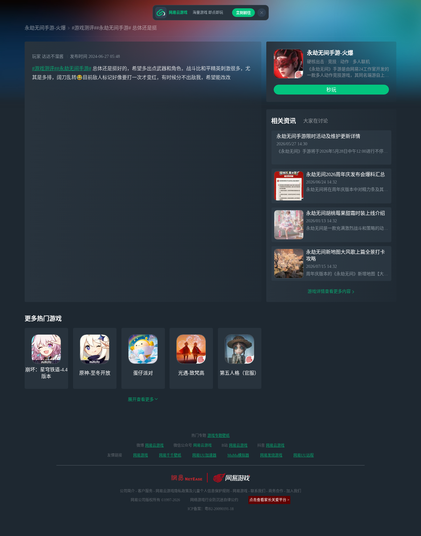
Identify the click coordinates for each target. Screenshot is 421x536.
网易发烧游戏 (271, 455)
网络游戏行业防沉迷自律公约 (214, 500)
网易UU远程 (303, 455)
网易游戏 (140, 455)
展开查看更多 (141, 399)
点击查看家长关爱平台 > (269, 500)
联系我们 (258, 491)
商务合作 (275, 491)
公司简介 (127, 491)
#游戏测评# (44, 68)
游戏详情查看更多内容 (329, 291)
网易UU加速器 (204, 455)
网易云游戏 (154, 445)
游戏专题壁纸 (218, 435)
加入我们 (293, 491)
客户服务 (145, 491)
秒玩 (331, 89)
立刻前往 (243, 13)
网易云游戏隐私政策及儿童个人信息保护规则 (193, 491)
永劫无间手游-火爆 (45, 27)
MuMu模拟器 (238, 455)
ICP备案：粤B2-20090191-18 (211, 509)
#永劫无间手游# (74, 68)
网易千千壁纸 (170, 455)
